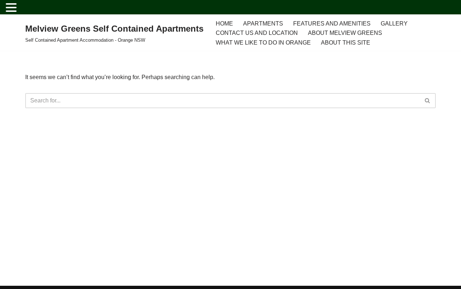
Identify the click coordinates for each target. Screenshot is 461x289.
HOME (224, 23)
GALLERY (394, 23)
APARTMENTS (263, 23)
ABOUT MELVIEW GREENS (345, 33)
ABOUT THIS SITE (345, 43)
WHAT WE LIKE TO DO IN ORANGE (263, 43)
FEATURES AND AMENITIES (332, 23)
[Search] (428, 100)
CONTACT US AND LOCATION (257, 33)
